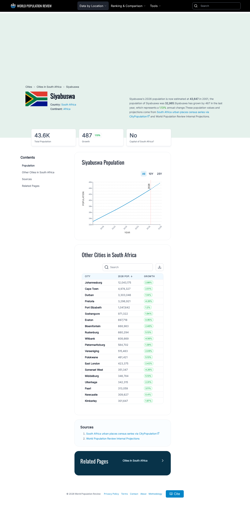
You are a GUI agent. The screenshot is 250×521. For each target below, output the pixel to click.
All (143, 173)
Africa (66, 108)
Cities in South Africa (49, 86)
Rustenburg (92, 332)
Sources (27, 179)
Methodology (155, 493)
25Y (159, 173)
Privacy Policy (111, 493)
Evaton (89, 319)
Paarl (88, 388)
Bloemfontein (92, 326)
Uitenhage (91, 382)
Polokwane (91, 357)
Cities (28, 86)
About (143, 493)
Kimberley (91, 400)
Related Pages (30, 185)
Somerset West (94, 369)
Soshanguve (92, 313)
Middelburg (92, 375)
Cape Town (91, 288)
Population (28, 165)
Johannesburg (93, 282)
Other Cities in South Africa (38, 172)
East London (92, 363)
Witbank (90, 338)
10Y (151, 173)
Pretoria (89, 301)
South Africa (68, 104)
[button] (159, 267)
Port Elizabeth (93, 307)
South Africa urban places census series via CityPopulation (121, 433)
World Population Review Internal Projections (112, 438)
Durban (89, 294)
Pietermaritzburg (95, 344)
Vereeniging (92, 351)
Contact (134, 493)
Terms (124, 493)
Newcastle (91, 394)
